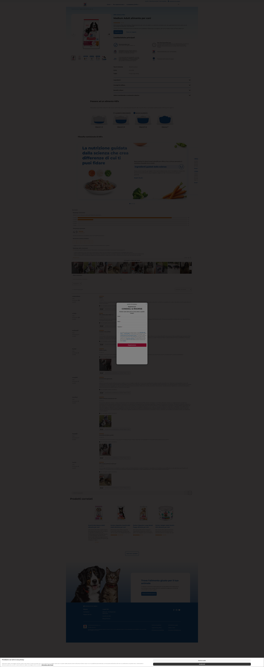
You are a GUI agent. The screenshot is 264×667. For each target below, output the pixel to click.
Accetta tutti (202, 664)
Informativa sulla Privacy (47, 665)
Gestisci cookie (202, 660)
